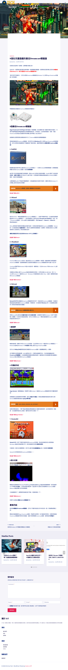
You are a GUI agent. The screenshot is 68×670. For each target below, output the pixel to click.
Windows (12, 56)
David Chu (13, 61)
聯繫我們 (3, 658)
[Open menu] (65, 3)
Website (46, 602)
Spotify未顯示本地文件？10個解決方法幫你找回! (33, 556)
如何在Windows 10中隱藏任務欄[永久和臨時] (19, 526)
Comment (11, 584)
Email (28, 602)
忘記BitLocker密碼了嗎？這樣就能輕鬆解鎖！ (11, 556)
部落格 (4, 635)
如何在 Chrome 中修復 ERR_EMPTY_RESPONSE (56, 557)
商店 (4, 633)
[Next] (64, 552)
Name (10, 602)
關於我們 (5, 631)
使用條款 (5, 647)
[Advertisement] (34, 45)
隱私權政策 (5, 645)
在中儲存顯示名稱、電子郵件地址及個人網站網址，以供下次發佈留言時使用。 (28, 606)
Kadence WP (28, 666)
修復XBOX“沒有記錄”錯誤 (54, 526)
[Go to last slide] (4, 552)
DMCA (4, 649)
